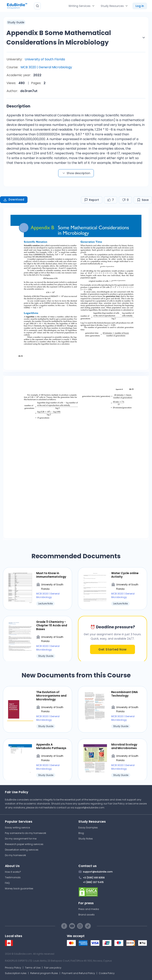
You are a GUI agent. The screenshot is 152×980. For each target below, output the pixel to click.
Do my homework (15, 855)
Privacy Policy (13, 967)
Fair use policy (52, 967)
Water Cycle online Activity (125, 574)
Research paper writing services (24, 844)
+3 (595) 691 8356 (94, 877)
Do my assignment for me (20, 838)
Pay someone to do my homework (25, 833)
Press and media (88, 909)
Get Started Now (112, 649)
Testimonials (13, 877)
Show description (78, 173)
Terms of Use (32, 967)
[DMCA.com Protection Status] (112, 892)
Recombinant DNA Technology (124, 693)
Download (16, 199)
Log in (140, 6)
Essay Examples (88, 827)
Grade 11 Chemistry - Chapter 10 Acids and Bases (51, 625)
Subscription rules (16, 973)
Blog (81, 833)
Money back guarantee (19, 888)
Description (18, 106)
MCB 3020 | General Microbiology (46, 67)
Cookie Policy (107, 973)
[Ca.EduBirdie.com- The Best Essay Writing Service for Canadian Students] (9, 945)
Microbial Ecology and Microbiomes (124, 746)
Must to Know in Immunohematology (51, 574)
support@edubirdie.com (89, 807)
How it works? (13, 872)
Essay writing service (17, 827)
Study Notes (85, 838)
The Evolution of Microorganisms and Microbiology (51, 695)
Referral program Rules (44, 973)
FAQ (7, 883)
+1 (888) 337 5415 (93, 882)
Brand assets (86, 914)
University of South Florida (45, 59)
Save (145, 200)
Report (94, 200)
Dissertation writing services (21, 849)
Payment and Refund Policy (78, 973)
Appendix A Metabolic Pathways (51, 746)
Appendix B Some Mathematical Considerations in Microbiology (58, 37)
